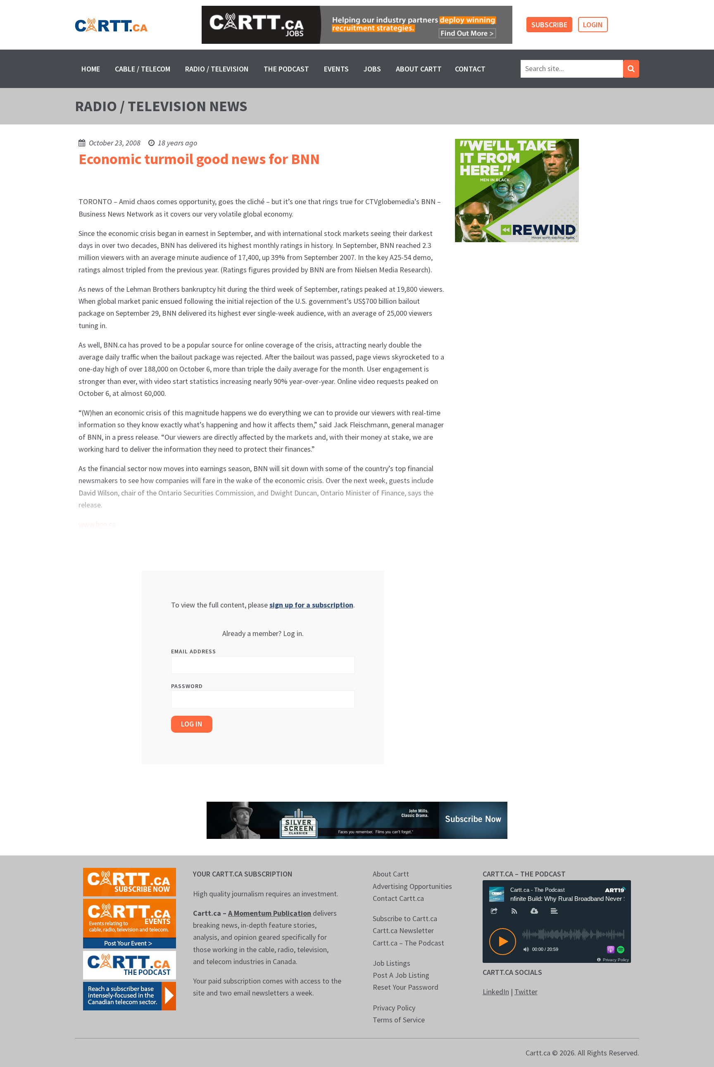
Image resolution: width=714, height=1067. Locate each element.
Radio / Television (217, 69)
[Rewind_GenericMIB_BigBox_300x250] (517, 190)
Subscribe (549, 24)
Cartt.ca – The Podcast (408, 943)
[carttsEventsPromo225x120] (129, 923)
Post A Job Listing (401, 975)
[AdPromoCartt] (129, 995)
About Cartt (419, 69)
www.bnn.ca (97, 524)
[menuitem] (91, 69)
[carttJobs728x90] (357, 25)
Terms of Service (399, 1019)
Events (336, 69)
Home (90, 69)
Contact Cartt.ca (398, 898)
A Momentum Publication (269, 913)
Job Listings (391, 963)
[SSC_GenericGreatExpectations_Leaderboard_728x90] (357, 819)
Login (593, 24)
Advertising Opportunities (412, 886)
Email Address (193, 651)
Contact (470, 69)
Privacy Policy (394, 1007)
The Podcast (286, 69)
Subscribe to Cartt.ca (405, 918)
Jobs (372, 69)
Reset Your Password (405, 987)
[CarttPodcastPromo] (129, 964)
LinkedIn (496, 991)
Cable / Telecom (142, 69)
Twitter (526, 991)
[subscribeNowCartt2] (129, 881)
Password (187, 686)
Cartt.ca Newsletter (403, 930)
